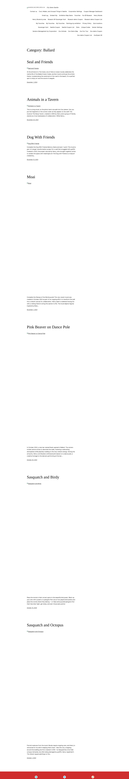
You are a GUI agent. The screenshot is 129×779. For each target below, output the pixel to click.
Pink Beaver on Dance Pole (48, 327)
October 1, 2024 (31, 758)
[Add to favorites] (64, 777)
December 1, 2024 (32, 82)
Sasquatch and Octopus (45, 625)
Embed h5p (53, 15)
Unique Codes (85, 27)
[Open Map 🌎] (36, 777)
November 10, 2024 (32, 159)
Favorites (77, 15)
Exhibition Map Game (66, 15)
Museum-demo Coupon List (93, 19)
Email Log (45, 15)
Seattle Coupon (55, 27)
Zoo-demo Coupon (96, 31)
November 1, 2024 (32, 309)
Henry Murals (98, 15)
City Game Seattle (52, 7)
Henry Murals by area (39, 19)
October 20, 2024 (32, 460)
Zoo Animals (62, 31)
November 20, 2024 (32, 120)
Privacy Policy (87, 23)
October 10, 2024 (32, 608)
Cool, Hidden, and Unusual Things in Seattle (53, 11)
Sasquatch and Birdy (43, 477)
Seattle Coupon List (68, 27)
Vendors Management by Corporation (45, 31)
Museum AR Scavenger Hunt (57, 19)
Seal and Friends (40, 62)
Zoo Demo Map (73, 31)
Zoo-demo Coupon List (84, 35)
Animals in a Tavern (42, 99)
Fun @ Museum (87, 15)
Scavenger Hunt (43, 27)
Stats (77, 27)
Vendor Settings (97, 27)
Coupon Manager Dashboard (93, 11)
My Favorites (40, 23)
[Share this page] (92, 777)
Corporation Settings (75, 11)
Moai (31, 177)
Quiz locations (97, 23)
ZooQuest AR (98, 35)
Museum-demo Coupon (75, 19)
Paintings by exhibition (73, 23)
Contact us (33, 11)
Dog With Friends (41, 137)
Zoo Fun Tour (84, 31)
